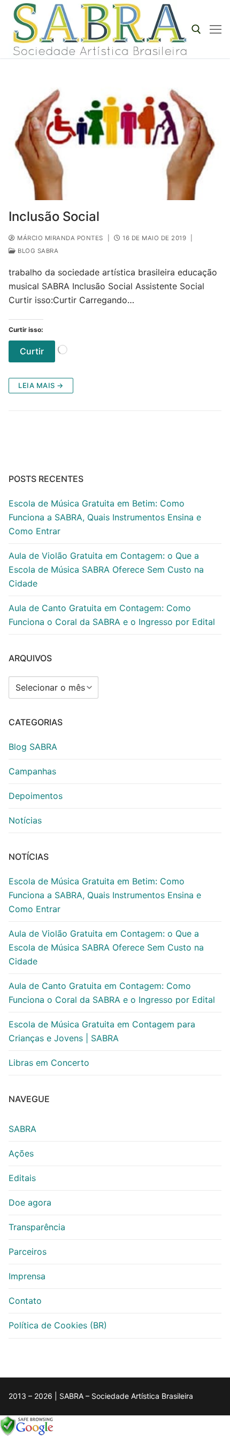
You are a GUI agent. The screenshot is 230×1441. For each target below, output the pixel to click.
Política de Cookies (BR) (58, 1325)
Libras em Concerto (49, 1062)
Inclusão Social (54, 216)
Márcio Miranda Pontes (59, 238)
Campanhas (32, 771)
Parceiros (28, 1251)
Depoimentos (36, 795)
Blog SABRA (37, 251)
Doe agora (30, 1202)
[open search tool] (196, 29)
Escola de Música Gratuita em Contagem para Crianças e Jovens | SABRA (102, 1031)
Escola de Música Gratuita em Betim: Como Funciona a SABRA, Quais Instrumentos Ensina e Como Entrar (105, 517)
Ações (21, 1153)
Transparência (37, 1227)
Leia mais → (41, 385)
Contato (25, 1300)
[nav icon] (215, 29)
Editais (22, 1178)
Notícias (25, 820)
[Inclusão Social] (115, 140)
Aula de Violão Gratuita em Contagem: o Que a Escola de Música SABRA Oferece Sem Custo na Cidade (106, 569)
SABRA (22, 1128)
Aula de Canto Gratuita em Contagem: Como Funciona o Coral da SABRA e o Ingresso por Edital (112, 615)
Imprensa (27, 1276)
